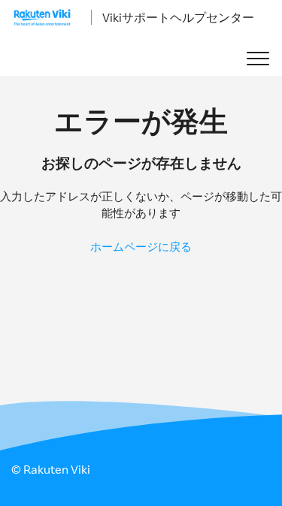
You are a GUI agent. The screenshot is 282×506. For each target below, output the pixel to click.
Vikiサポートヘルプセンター (178, 17)
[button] (257, 59)
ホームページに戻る (141, 246)
